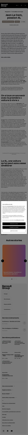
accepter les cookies (14, 227)
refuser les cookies (14, 223)
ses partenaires (10, 206)
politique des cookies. (20, 220)
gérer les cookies (14, 230)
